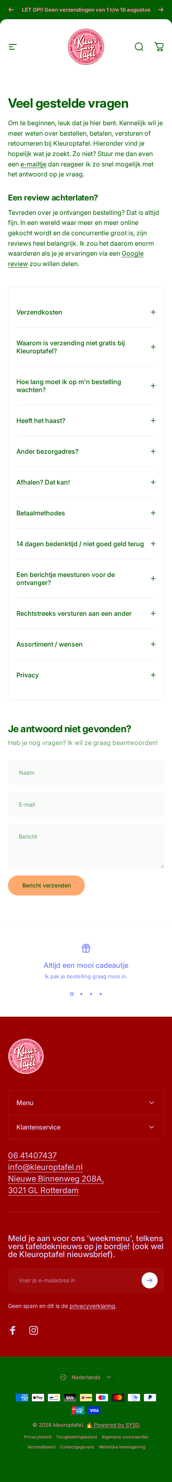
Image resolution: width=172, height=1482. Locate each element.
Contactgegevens (77, 1447)
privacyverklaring (92, 1305)
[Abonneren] (150, 1280)
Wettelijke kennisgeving (122, 1447)
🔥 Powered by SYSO (113, 1425)
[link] (32, 1156)
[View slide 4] (100, 994)
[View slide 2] (81, 994)
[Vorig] (11, 9)
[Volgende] (161, 9)
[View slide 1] (71, 994)
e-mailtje (33, 164)
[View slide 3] (91, 994)
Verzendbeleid (41, 1447)
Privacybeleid (37, 1437)
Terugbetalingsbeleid (76, 1437)
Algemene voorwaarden (125, 1437)
